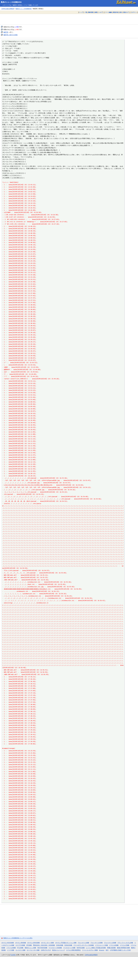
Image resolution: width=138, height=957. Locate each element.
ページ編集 (108, 12)
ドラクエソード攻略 (101, 945)
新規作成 (115, 12)
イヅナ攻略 (10, 950)
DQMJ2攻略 (68, 945)
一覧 (85, 12)
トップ (81, 12)
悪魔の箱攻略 (111, 948)
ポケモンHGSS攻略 (7, 942)
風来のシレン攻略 (30, 948)
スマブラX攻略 (20, 945)
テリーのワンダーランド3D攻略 (84, 945)
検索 (96, 12)
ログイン (134, 12)
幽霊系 (6, 32)
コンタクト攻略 (20, 950)
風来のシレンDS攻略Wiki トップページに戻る (17, 938)
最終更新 (90, 12)
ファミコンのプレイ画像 (90, 950)
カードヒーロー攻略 (33, 950)
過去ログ (126, 12)
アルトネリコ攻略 (83, 942)
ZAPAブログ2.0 (46, 950)
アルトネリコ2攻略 (97, 942)
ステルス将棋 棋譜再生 (73, 950)
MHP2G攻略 (81, 948)
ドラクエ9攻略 (11, 948)
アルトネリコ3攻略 (110, 942)
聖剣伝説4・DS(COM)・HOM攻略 (44, 945)
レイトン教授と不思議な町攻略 (96, 948)
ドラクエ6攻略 (114, 945)
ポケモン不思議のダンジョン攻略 (65, 942)
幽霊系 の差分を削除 (11, 35)
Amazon (101, 950)
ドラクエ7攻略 (124, 945)
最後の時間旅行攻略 (123, 948)
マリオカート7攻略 (69, 948)
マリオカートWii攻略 (55, 948)
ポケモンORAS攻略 (33, 942)
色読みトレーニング (58, 950)
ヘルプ (100, 12)
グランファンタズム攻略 (125, 942)
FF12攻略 (20, 948)
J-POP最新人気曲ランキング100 (120, 950)
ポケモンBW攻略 (20, 942)
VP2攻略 (29, 945)
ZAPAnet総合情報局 (7, 9)
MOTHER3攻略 (42, 948)
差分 (121, 12)
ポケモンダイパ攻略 (47, 942)
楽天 (107, 950)
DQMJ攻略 (59, 945)
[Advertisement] (69, 19)
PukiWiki (13, 955)
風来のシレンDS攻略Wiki (11, 2)
